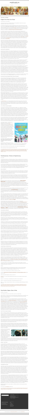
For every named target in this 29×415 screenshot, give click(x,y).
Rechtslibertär (26, 388)
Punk (23, 388)
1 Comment (5, 151)
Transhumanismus (15, 149)
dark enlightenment (3, 301)
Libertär (9, 388)
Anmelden (11, 403)
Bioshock (19, 284)
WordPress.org (11, 406)
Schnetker (2, 276)
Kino (7, 388)
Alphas (22, 149)
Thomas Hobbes (15, 285)
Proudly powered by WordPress (14, 411)
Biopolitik (3, 149)
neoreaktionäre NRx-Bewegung (12, 300)
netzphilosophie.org (14, 2)
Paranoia (20, 388)
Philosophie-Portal (9, 37)
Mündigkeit (3, 284)
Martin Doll (23, 150)
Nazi (12, 388)
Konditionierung (18, 150)
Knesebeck (16, 150)
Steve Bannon (8, 285)
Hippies (5, 388)
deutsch (7, 149)
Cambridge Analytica (22, 284)
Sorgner (6, 285)
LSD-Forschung (26, 206)
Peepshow (21, 388)
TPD (17, 285)
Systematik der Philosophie (5, 404)
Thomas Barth (12, 285)
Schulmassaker (2, 389)
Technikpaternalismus (9, 284)
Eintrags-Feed (11, 404)
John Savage (13, 150)
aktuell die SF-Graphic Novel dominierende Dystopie (15, 29)
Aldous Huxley (20, 149)
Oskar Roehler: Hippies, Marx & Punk (9, 290)
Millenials (11, 388)
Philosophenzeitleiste (4, 403)
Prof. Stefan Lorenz (12, 199)
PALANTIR (26, 150)
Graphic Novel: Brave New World (8, 19)
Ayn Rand (27, 36)
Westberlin (10, 389)
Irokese (6, 388)
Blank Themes (23, 411)
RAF (24, 388)
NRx (15, 388)
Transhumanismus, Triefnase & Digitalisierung (11, 155)
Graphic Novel (9, 149)
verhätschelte (25, 301)
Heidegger (11, 150)
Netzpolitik (6, 284)
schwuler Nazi (5, 389)
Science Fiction (12, 149)
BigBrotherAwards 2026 (12, 396)
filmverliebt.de (7, 386)
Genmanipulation (2, 150)
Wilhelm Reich (2, 151)
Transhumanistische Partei (23, 285)
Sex (6, 389)
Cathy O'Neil (25, 284)
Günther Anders (8, 38)
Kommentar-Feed (12, 405)
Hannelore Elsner (2, 388)
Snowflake (8, 389)
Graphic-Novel (5, 150)
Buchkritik (5, 149)
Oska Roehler (17, 388)
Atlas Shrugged (24, 149)
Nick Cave (14, 388)
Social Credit (4, 285)
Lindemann (21, 150)
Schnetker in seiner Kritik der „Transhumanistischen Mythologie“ (18, 259)
